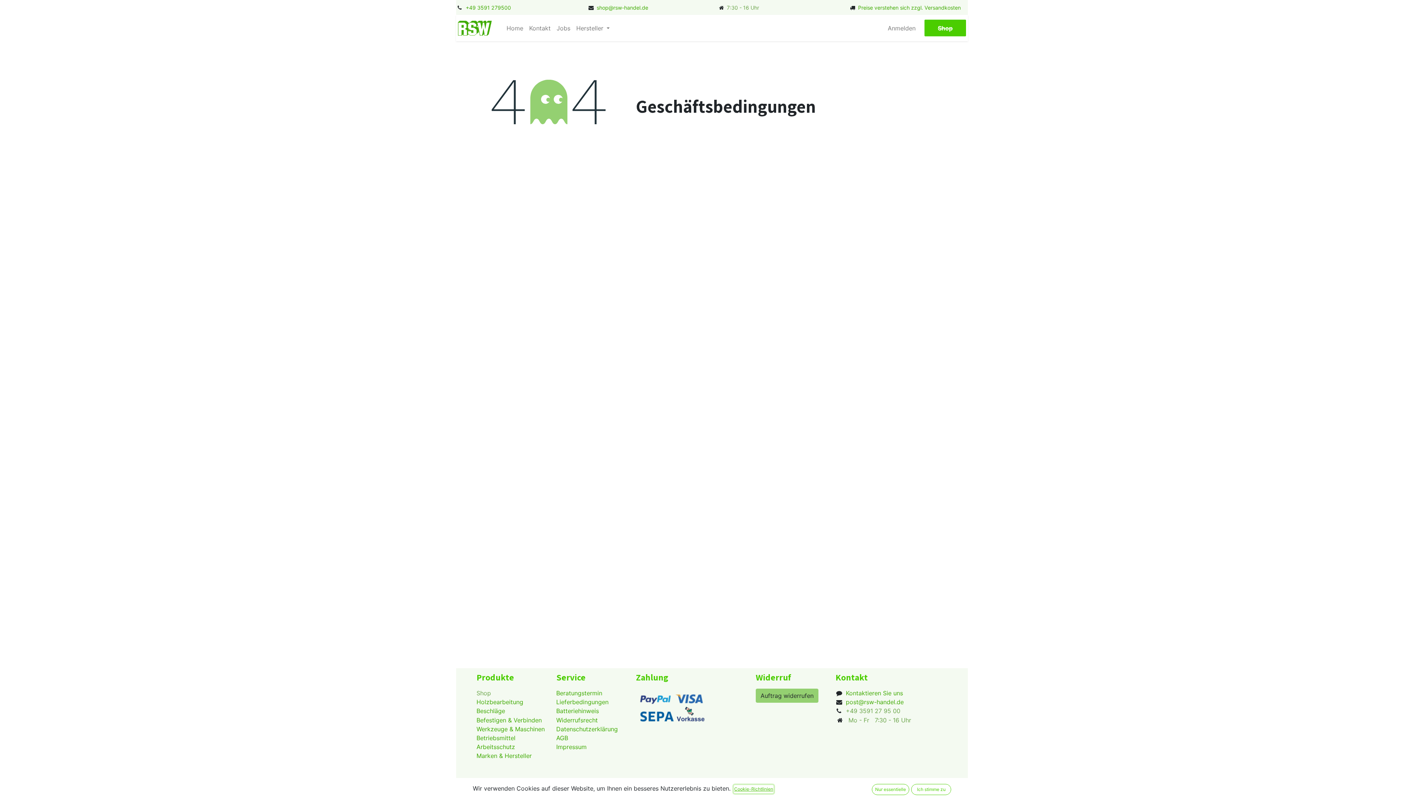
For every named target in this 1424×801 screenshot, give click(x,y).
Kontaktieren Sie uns (874, 693)
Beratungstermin (579, 693)
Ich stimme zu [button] (931, 789)
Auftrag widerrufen (787, 695)
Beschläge (491, 711)
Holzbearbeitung (500, 702)
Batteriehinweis (577, 711)
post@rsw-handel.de (875, 702)
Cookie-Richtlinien (753, 789)
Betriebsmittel (496, 738)
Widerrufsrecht (577, 720)
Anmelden (902, 28)
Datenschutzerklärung (587, 729)
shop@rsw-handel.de (622, 7)
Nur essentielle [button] (890, 789)
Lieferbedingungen (582, 702)
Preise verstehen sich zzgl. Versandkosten (909, 7)
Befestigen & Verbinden (509, 720)
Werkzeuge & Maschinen (511, 729)
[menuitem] (515, 28)
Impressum (571, 747)
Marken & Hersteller (504, 755)
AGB (562, 738)
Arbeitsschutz (496, 747)
